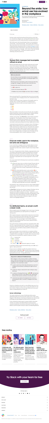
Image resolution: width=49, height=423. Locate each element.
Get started (42, 1)
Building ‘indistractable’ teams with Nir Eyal (42, 349)
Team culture (40, 24)
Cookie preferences (24, 415)
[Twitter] (34, 34)
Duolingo (33, 46)
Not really (29, 317)
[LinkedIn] (37, 34)
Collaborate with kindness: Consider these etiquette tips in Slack (7, 350)
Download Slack (9, 415)
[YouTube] (27, 393)
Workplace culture (25, 24)
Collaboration (25, 6)
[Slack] (4, 2)
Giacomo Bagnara (29, 22)
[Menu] (46, 1)
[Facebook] (35, 34)
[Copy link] (38, 34)
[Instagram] (21, 393)
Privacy (16, 415)
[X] (25, 393)
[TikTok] (29, 393)
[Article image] (7, 339)
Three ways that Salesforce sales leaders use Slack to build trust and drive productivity (30, 350)
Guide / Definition (33, 24)
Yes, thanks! (20, 317)
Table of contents (14, 30)
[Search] (37, 2)
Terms (19, 415)
